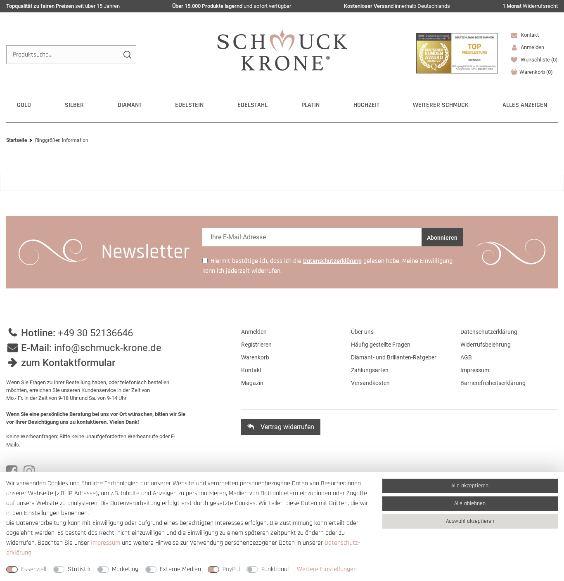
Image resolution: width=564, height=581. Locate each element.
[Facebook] (11, 471)
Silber (74, 105)
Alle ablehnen (470, 503)
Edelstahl (252, 105)
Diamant (130, 105)
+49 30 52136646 (95, 333)
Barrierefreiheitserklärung (493, 383)
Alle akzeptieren (469, 485)
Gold (24, 105)
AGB (466, 357)
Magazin (252, 383)
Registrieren (256, 344)
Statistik (79, 569)
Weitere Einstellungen (327, 569)
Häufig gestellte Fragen (380, 344)
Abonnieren (442, 237)
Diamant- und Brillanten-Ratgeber (393, 357)
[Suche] (127, 54)
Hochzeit (366, 105)
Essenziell (33, 569)
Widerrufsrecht (530, 6)
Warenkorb (536, 72)
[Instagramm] (29, 471)
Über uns (362, 331)
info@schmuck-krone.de (107, 348)
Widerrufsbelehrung (485, 344)
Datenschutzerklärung (488, 331)
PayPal (231, 569)
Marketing (125, 569)
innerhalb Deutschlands (397, 6)
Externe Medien (180, 569)
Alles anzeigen (524, 105)
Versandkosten (370, 383)
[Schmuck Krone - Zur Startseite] (282, 49)
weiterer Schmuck (441, 105)
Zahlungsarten (370, 370)
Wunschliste (538, 60)
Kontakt (529, 35)
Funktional (275, 569)
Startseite (16, 140)
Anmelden (254, 331)
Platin (310, 105)
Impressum (474, 370)
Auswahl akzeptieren (470, 521)
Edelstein (189, 105)
